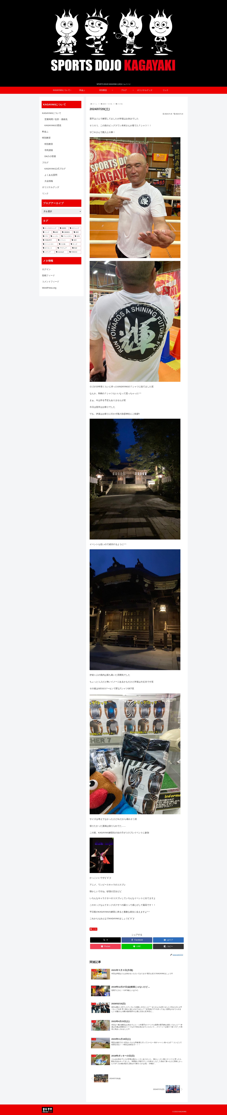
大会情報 (48, 181)
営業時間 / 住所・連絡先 (56, 119)
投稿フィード (48, 275)
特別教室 (46, 138)
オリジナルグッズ (50, 187)
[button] (168, 946)
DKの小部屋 (50, 156)
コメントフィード (50, 281)
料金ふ (45, 131)
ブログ (45, 162)
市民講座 (48, 150)
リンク (45, 193)
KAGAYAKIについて (51, 113)
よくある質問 (50, 175)
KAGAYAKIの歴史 (52, 125)
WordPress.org (49, 288)
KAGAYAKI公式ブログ (55, 169)
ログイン (46, 269)
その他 (94, 929)
